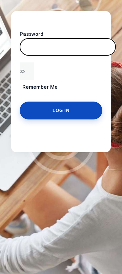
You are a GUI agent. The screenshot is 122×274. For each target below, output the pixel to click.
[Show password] (27, 71)
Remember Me (39, 87)
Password (31, 34)
